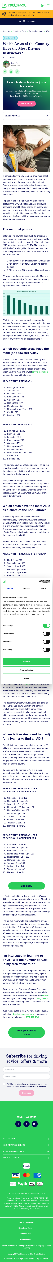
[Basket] (42, 5)
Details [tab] (26, 588)
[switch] (46, 634)
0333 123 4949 (26, 1116)
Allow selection (27, 670)
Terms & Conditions (25, 1222)
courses (46, 995)
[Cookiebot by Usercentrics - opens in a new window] (39, 581)
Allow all (26, 661)
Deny (26, 678)
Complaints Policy (25, 1228)
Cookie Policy (25, 1239)
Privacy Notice (25, 1234)
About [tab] (43, 588)
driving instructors (40, 372)
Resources (6, 31)
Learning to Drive (19, 31)
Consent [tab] (9, 588)
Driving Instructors (36, 31)
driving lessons (42, 998)
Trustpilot (26, 1166)
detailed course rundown (24, 1014)
